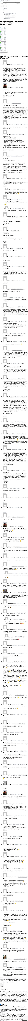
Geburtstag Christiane (10, 15)
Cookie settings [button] (4, 982)
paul (8, 289)
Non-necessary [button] (3, 1011)
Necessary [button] (2, 1002)
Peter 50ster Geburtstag (10, 17)
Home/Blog (5, 8)
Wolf (8, 740)
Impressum (16, 978)
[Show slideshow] (4, 52)
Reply (4, 493)
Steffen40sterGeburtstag (10, 13)
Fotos (4, 11)
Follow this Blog (6, 18)
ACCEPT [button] (12, 982)
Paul (8, 199)
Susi (8, 156)
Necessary (4, 1004)
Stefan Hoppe (10, 497)
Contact (4, 9)
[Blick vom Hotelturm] (3, 28)
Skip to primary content (5, 0)
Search (1, 3)
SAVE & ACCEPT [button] (4, 1020)
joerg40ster (7, 14)
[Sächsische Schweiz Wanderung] (3, 30)
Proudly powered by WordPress (7, 978)
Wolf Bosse (9, 775)
